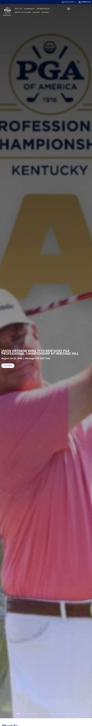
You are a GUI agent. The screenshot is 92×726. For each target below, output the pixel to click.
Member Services (43, 9)
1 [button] (18, 713)
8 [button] (57, 713)
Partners (45, 12)
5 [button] (40, 713)
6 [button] (46, 713)
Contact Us (86, 1)
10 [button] (68, 713)
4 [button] (35, 713)
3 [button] (29, 713)
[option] (46, 359)
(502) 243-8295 (69, 1)
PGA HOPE (36, 12)
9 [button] (62, 713)
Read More (8, 366)
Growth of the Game (23, 12)
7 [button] (51, 713)
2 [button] (24, 713)
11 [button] (74, 713)
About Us (18, 9)
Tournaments (29, 9)
